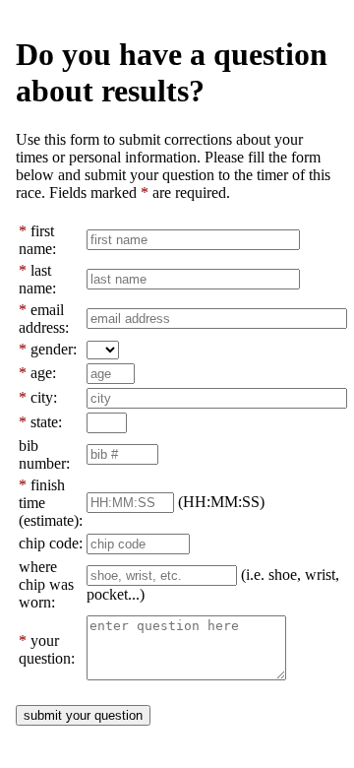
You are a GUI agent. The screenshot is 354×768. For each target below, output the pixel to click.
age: (43, 372)
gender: (53, 349)
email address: (44, 318)
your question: (47, 649)
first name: (37, 240)
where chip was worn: (46, 584)
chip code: (51, 543)
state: (46, 422)
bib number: (44, 454)
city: (43, 397)
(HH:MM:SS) (221, 501)
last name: (37, 279)
